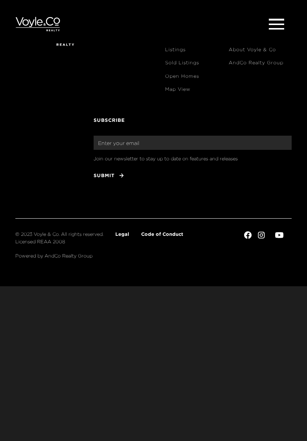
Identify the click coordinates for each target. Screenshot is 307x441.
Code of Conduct (162, 234)
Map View (178, 89)
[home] (37, 24)
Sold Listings (182, 62)
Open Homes (182, 76)
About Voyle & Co (252, 49)
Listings (175, 49)
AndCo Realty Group (256, 62)
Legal (122, 234)
